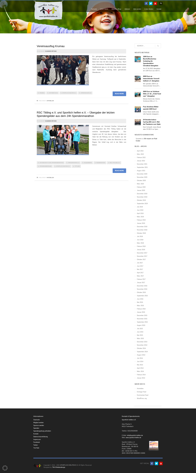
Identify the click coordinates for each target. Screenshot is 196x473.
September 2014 (142, 351)
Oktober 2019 (53, 93)
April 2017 (140, 272)
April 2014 (140, 368)
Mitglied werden (38, 422)
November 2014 (142, 345)
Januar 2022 (141, 161)
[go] (158, 45)
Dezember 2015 (142, 315)
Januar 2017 (141, 282)
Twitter (35, 445)
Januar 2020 (141, 190)
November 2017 (142, 256)
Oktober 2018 (141, 233)
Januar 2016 (141, 312)
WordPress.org (142, 398)
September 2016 (142, 296)
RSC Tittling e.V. (115, 162)
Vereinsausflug (86, 93)
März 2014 (140, 371)
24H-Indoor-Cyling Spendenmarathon (52, 162)
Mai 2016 (140, 302)
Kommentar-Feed (142, 395)
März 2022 (140, 154)
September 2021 (142, 167)
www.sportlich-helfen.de (133, 437)
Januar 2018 (141, 249)
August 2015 (141, 325)
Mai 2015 (140, 335)
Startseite (36, 420)
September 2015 (142, 322)
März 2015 (140, 338)
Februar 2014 (141, 375)
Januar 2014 (141, 378)
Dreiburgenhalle (73, 162)
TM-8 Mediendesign (58, 467)
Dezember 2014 (142, 342)
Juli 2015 (140, 328)
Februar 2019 (141, 220)
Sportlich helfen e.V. (69, 93)
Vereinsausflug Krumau (51, 46)
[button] (5, 468)
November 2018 (142, 230)
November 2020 (142, 177)
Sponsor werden (38, 425)
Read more (119, 94)
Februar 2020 (141, 187)
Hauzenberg (88, 162)
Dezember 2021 (142, 164)
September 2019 (142, 203)
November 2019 (142, 197)
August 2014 (141, 355)
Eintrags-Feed (141, 392)
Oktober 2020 (141, 180)
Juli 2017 (140, 263)
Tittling (77, 166)
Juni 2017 (140, 266)
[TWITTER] (150, 3)
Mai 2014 (140, 365)
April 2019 (140, 213)
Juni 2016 (140, 299)
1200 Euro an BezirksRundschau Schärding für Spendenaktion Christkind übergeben (150, 61)
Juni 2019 (140, 210)
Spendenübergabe (46, 166)
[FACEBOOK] (146, 3)
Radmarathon (100, 162)
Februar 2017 (141, 279)
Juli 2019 (140, 207)
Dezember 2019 (142, 194)
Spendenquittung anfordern (42, 431)
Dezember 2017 (142, 253)
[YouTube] (155, 3)
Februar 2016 (141, 309)
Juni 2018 (140, 240)
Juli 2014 (140, 358)
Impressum (37, 439)
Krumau (42, 93)
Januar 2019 (141, 223)
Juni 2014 (140, 361)
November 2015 (142, 319)
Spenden (36, 428)
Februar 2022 (141, 157)
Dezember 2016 (142, 286)
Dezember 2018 (142, 226)
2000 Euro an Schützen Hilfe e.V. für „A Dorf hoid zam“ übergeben (152, 94)
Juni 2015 (140, 332)
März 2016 (140, 305)
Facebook (36, 442)
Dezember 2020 (142, 174)
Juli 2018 (140, 236)
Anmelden (140, 388)
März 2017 (140, 276)
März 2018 (140, 243)
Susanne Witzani (50, 51)
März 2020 (140, 184)
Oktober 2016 (141, 292)
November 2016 (142, 289)
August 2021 (141, 170)
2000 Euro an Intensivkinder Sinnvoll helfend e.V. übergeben (151, 78)
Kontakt (35, 434)
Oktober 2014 (141, 348)
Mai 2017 (140, 269)
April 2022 (140, 151)
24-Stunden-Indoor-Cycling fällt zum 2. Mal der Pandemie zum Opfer (152, 122)
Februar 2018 (141, 246)
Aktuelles (50, 100)
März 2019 (140, 217)
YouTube (36, 448)
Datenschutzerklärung (40, 436)
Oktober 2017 (141, 259)
